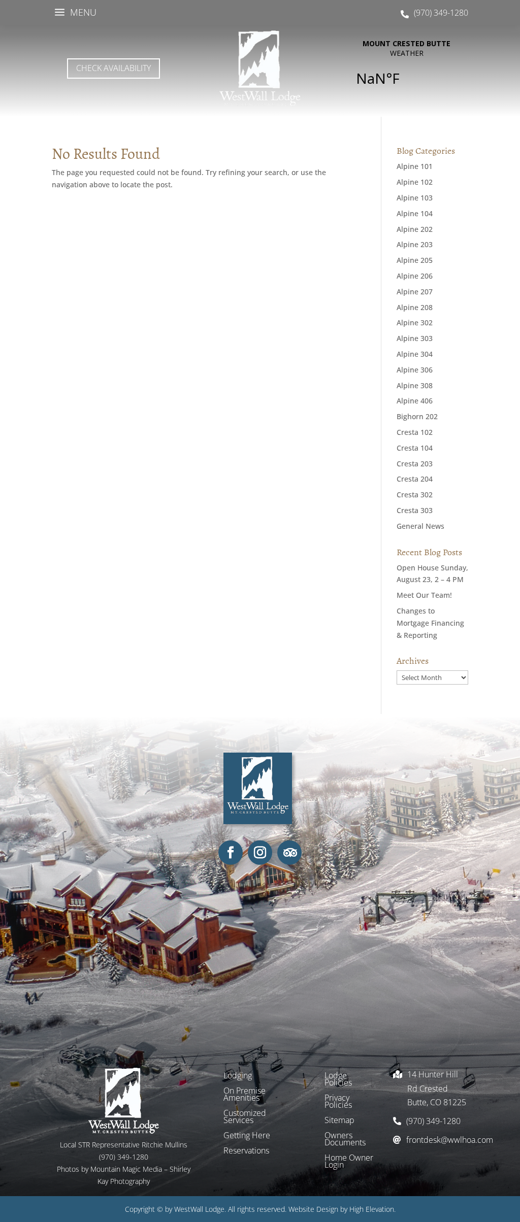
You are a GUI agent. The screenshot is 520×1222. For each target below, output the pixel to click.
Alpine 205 (415, 260)
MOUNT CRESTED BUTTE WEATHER (406, 68)
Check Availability (113, 68)
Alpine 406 (415, 400)
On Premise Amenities (244, 1095)
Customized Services (244, 1117)
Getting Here (246, 1136)
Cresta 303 (415, 510)
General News (420, 526)
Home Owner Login (348, 1162)
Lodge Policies (338, 1080)
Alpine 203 (415, 244)
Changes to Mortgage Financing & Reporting (430, 623)
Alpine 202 (415, 229)
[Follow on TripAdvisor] (289, 852)
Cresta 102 (415, 432)
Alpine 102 (415, 182)
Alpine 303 (415, 338)
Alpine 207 (415, 291)
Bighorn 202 (417, 416)
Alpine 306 (415, 370)
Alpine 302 (415, 322)
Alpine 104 (415, 213)
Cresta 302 (415, 494)
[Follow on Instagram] (260, 852)
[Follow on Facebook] (230, 852)
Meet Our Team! (424, 595)
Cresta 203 (415, 463)
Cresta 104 (415, 448)
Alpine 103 (415, 197)
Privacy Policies (338, 1102)
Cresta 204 (415, 479)
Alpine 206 (415, 276)
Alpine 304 (415, 354)
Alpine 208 (415, 307)
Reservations (246, 1151)
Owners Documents (345, 1140)
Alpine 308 (415, 385)
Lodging (237, 1076)
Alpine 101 (415, 166)
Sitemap (339, 1121)
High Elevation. (372, 1209)
